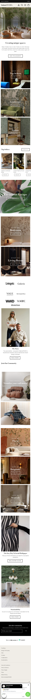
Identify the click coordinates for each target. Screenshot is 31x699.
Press (2, 672)
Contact (3, 655)
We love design (5, 681)
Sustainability (4, 660)
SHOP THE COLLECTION (15, 198)
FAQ (2, 652)
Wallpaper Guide (15, 560)
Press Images (4, 670)
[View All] (15, 442)
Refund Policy (4, 674)
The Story (3, 648)
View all (20, 26)
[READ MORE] (15, 386)
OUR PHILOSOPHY (15, 55)
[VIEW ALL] (15, 103)
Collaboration (4, 657)
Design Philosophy (5, 650)
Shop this (10, 26)
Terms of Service (5, 667)
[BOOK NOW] (15, 413)
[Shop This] (15, 231)
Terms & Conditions (5, 665)
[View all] (15, 74)
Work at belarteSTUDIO (6, 677)
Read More (15, 616)
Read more (15, 357)
